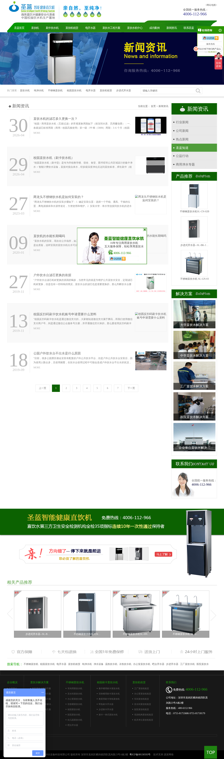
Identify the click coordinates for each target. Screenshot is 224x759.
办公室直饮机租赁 (142, 693)
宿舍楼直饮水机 (75, 704)
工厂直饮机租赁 (141, 688)
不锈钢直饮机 (55, 90)
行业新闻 (182, 122)
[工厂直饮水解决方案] (194, 375)
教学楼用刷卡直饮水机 (109, 688)
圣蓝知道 (182, 148)
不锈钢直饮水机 (75, 682)
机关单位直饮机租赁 (143, 720)
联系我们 (171, 682)
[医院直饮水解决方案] (194, 406)
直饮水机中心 (134, 27)
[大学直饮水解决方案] (194, 313)
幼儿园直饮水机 (75, 720)
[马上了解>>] (98, 553)
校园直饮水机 (74, 90)
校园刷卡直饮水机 (107, 682)
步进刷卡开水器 (106, 709)
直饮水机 (25, 90)
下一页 (131, 388)
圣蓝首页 (19, 27)
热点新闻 (182, 139)
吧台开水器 (158, 664)
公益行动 (182, 156)
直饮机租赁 (71, 27)
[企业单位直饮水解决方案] (194, 436)
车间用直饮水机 (75, 688)
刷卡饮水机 (52, 27)
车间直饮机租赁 (141, 699)
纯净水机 (39, 90)
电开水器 (90, 27)
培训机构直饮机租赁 (143, 714)
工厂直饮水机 (187, 664)
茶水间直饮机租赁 (142, 704)
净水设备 (98, 664)
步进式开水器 (123, 90)
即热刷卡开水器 (106, 704)
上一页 (42, 388)
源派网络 (169, 754)
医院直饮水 (203, 664)
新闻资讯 (171, 27)
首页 (153, 106)
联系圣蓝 (189, 27)
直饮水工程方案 (111, 27)
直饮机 (35, 27)
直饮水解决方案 (39, 682)
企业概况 (12, 682)
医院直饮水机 (74, 714)
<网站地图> (211, 5)
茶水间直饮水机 (75, 693)
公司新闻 (182, 130)
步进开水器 (172, 664)
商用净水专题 (185, 164)
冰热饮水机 (125, 664)
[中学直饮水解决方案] (194, 344)
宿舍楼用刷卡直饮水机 (109, 693)
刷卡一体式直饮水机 (108, 714)
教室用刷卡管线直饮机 (109, 699)
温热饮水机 (111, 664)
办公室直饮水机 (141, 664)
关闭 (144, 229)
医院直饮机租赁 (141, 709)
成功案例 (154, 27)
